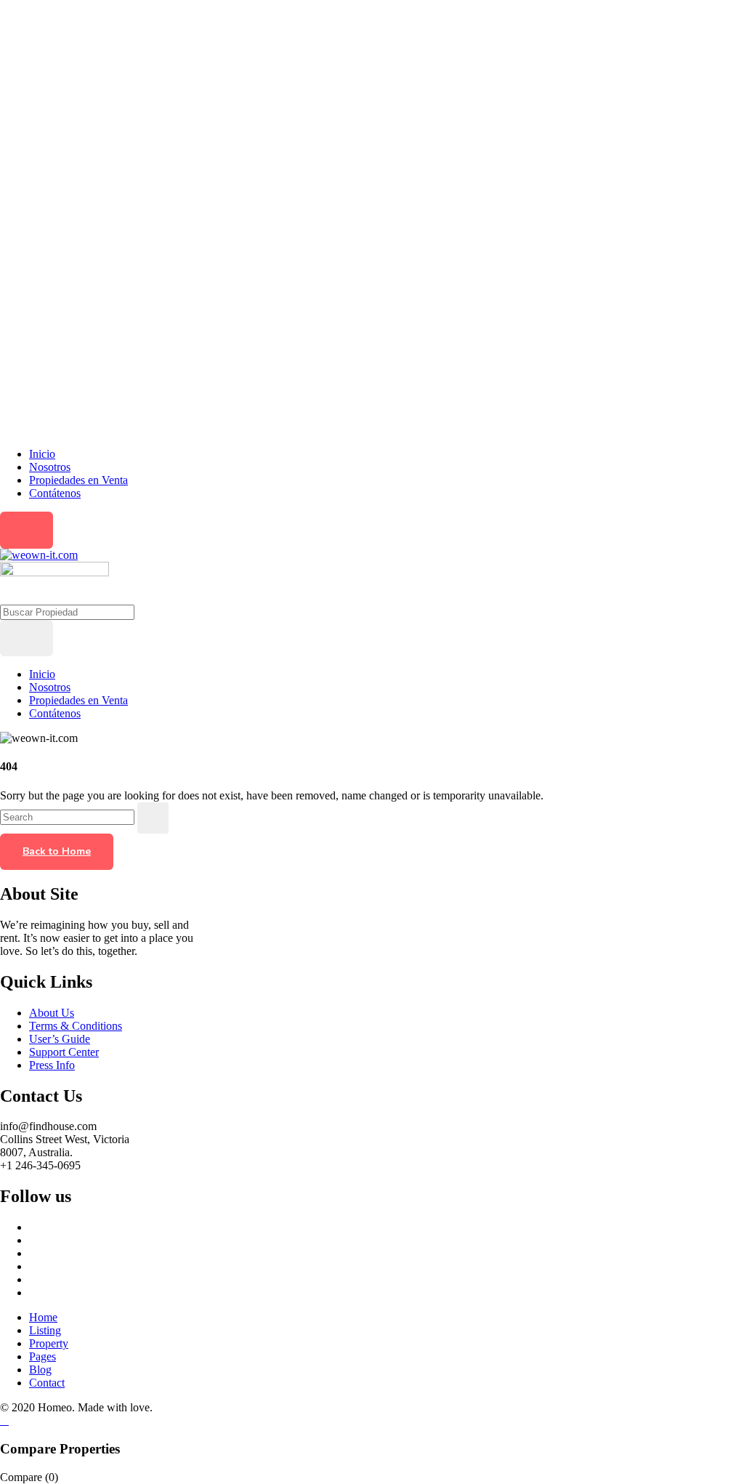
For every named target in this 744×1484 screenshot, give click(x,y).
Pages (42, 1356)
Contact (47, 1382)
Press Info (52, 1065)
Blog (40, 1369)
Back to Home (57, 851)
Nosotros (49, 467)
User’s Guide (59, 1039)
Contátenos (55, 493)
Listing (45, 1330)
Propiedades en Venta (78, 480)
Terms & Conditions (75, 1026)
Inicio (42, 454)
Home (43, 1317)
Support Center (64, 1052)
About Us (51, 1013)
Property (48, 1343)
